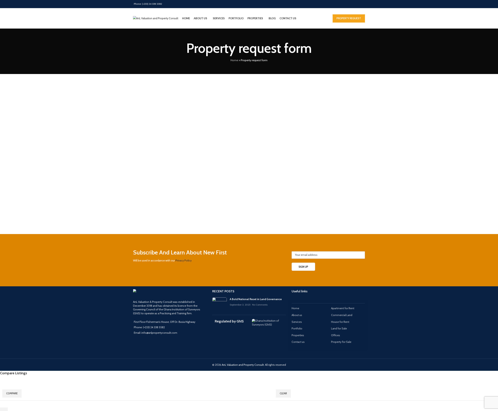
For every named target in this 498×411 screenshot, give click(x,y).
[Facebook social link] (337, 4)
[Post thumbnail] (219, 303)
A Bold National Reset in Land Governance (256, 299)
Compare (12, 393)
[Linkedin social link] (357, 4)
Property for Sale (341, 342)
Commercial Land (341, 315)
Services (297, 322)
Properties (298, 335)
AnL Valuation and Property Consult (243, 365)
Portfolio (297, 328)
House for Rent (340, 322)
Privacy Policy (183, 260)
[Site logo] (155, 18)
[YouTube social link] (352, 4)
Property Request (349, 18)
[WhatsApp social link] (362, 4)
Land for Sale (339, 328)
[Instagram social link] (347, 4)
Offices (335, 335)
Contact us (298, 342)
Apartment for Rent (342, 308)
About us (297, 315)
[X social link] (342, 4)
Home (234, 60)
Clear (283, 393)
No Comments (259, 304)
